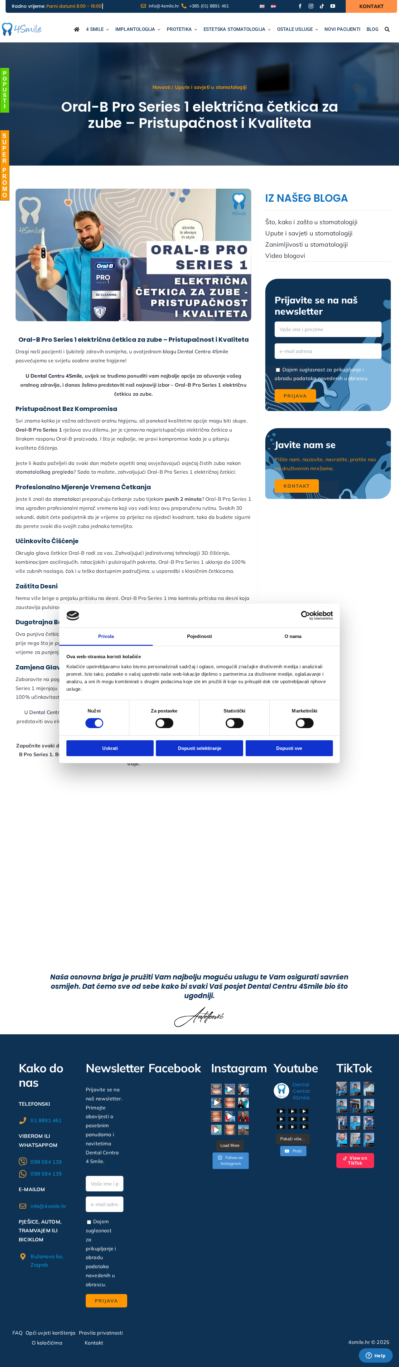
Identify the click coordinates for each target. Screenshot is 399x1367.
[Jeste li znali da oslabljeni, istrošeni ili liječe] (230, 1116)
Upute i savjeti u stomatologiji (211, 87)
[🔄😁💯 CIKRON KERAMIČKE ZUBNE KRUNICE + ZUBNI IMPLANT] (216, 1089)
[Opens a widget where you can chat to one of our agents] (375, 1356)
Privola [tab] (106, 636)
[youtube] (332, 6)
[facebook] (300, 6)
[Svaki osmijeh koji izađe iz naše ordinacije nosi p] (243, 1103)
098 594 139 (46, 1162)
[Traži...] (387, 30)
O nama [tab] (293, 636)
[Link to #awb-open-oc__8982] (4, 90)
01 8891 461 (46, 1120)
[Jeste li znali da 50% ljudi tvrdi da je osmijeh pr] (243, 1089)
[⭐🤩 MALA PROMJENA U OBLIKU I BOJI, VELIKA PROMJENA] (230, 1130)
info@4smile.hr (48, 1206)
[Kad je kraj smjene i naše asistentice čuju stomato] (216, 1103)
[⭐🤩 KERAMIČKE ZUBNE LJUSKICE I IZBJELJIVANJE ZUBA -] (230, 1103)
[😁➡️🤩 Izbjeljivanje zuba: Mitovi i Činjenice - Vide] (216, 1130)
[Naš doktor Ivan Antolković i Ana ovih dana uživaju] (243, 1130)
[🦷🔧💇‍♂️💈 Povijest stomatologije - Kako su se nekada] (230, 1089)
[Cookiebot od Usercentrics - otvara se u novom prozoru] (305, 615)
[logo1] (21, 25)
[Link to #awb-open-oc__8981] (4, 165)
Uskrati (110, 748)
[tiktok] (322, 6)
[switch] (164, 723)
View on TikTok (357, 1160)
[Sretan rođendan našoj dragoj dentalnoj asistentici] (243, 1116)
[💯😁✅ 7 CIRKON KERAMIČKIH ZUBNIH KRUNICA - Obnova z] (216, 1116)
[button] (342, 1088)
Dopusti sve (289, 748)
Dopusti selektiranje (199, 748)
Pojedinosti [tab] (199, 636)
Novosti (161, 87)
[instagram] (311, 6)
